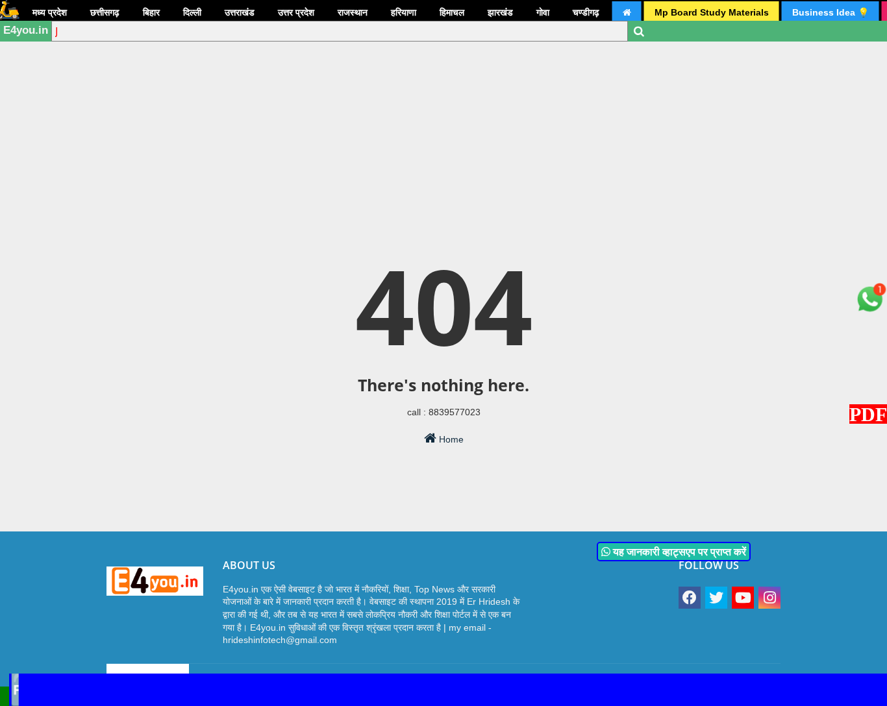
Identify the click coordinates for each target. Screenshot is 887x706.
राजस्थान (353, 12)
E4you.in (25, 30)
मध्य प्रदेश (49, 12)
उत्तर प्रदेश (296, 12)
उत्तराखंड (240, 12)
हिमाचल (452, 12)
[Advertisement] (443, 100)
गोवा (542, 12)
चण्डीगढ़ (586, 12)
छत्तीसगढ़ (104, 12)
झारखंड (500, 12)
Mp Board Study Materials (712, 12)
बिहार (151, 12)
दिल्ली (192, 12)
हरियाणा (403, 12)
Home (450, 439)
